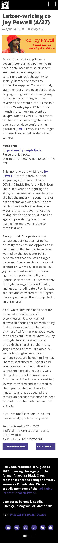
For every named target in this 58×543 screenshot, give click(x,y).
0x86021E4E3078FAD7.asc (28, 515)
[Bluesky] (42, 527)
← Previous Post (15, 446)
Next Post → (46, 446)
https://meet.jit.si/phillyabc (22, 150)
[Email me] (8, 527)
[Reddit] (16, 527)
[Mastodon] (34, 527)
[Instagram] (25, 527)
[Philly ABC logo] (5, 5)
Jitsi (19, 129)
